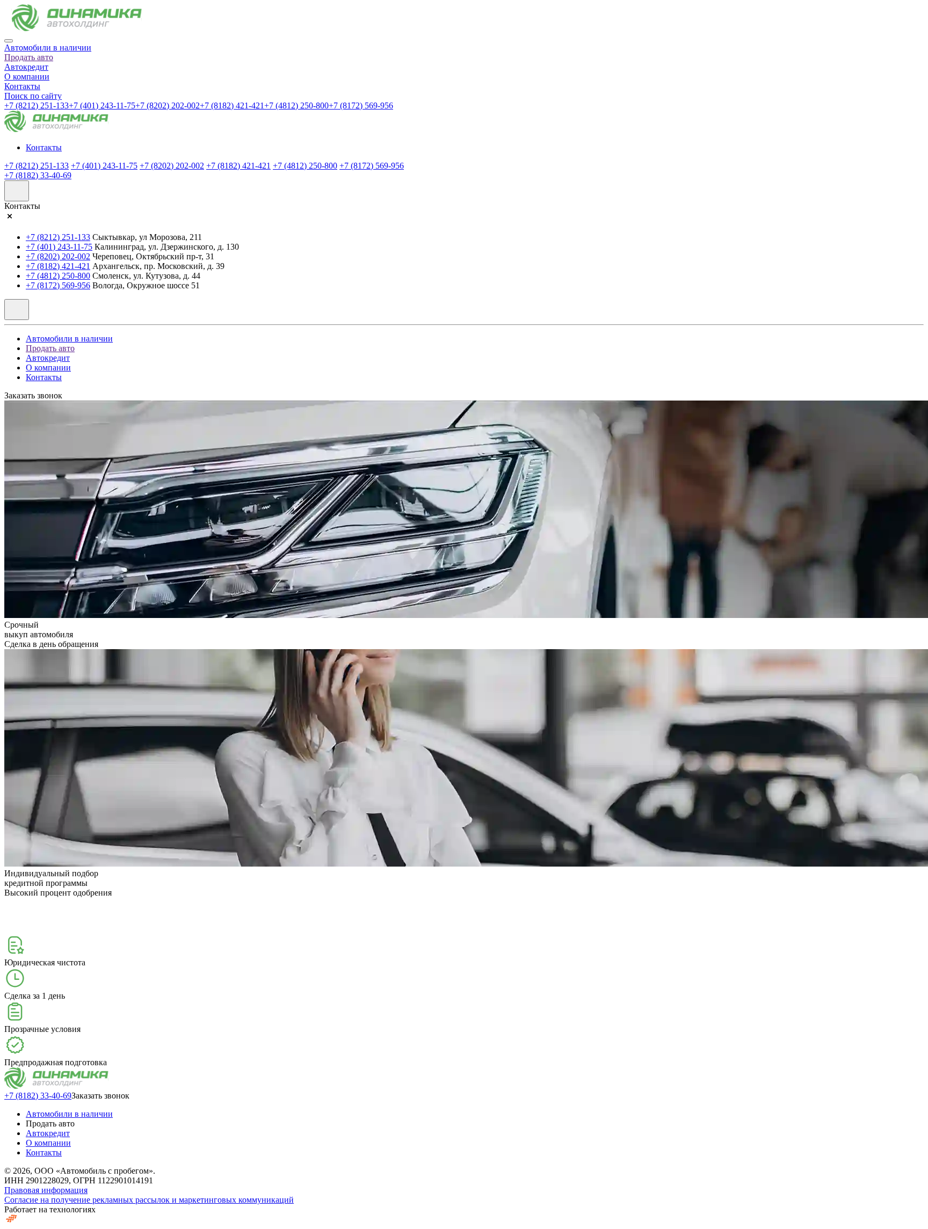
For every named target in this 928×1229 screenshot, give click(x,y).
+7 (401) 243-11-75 (102, 105)
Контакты (22, 86)
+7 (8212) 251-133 (36, 105)
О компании (26, 76)
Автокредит (26, 66)
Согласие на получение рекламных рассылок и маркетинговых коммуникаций (149, 1199)
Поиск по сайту (33, 95)
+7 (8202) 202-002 (167, 105)
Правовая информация (46, 1190)
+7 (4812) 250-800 (296, 105)
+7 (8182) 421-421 (232, 105)
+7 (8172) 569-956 (361, 105)
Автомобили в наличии (47, 47)
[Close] (8, 40)
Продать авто (28, 57)
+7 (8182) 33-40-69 (37, 175)
